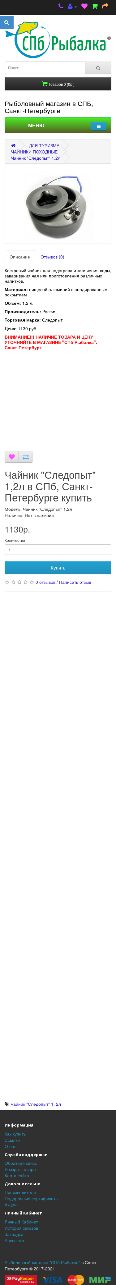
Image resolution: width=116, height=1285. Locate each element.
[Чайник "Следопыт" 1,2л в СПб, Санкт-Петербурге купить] (58, 207)
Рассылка (14, 1240)
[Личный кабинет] (72, 6)
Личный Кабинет (21, 1222)
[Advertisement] (58, 405)
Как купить (15, 1134)
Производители (20, 1192)
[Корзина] (95, 6)
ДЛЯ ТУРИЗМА (44, 145)
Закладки (14, 1234)
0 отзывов (45, 582)
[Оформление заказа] (105, 6)
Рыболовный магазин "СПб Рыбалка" (42, 1262)
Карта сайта (17, 1175)
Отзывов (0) (52, 257)
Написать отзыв (75, 582)
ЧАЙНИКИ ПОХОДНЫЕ (34, 152)
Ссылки (12, 1140)
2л (58, 1104)
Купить (58, 567)
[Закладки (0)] (84, 6)
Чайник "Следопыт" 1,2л (35, 158)
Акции (11, 1204)
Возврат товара (20, 1169)
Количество (15, 540)
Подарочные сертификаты (31, 1198)
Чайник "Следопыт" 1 (32, 1104)
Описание (20, 257)
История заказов (21, 1228)
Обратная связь (21, 1163)
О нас (10, 1146)
